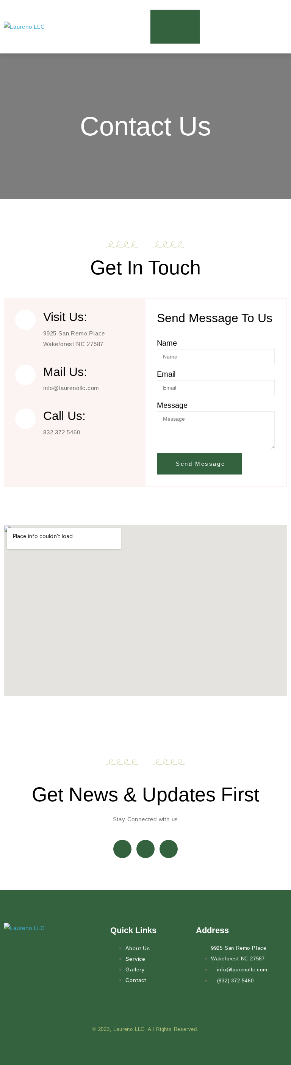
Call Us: (64, 416)
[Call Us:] (25, 419)
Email (166, 374)
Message (172, 405)
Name (167, 343)
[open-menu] (175, 26)
